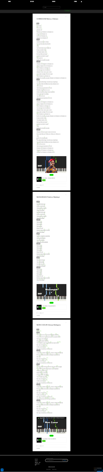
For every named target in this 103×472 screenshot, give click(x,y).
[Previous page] (46, 453)
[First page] (44, 453)
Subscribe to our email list (49, 458)
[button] (81, 1)
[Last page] (58, 453)
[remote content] (51, 88)
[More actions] (65, 16)
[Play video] (51, 164)
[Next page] (56, 453)
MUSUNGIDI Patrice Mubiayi (48, 197)
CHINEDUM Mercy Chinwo (47, 19)
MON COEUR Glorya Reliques (49, 325)
